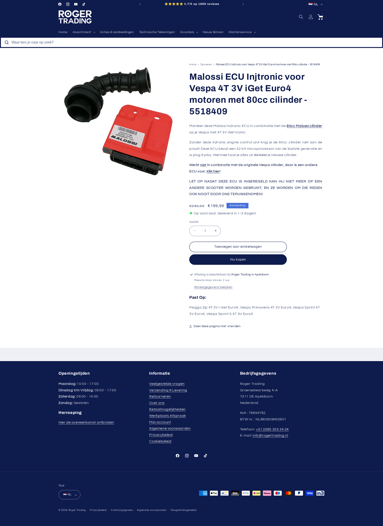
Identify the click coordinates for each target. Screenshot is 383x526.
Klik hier (213, 171)
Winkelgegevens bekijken (213, 287)
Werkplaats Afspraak (167, 415)
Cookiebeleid (160, 441)
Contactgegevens (122, 510)
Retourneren (160, 396)
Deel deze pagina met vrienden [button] (217, 326)
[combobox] (191, 42)
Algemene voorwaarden (170, 428)
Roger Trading (77, 510)
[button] (83, 32)
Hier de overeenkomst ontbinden (86, 422)
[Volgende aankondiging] (243, 4)
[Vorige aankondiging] (140, 4)
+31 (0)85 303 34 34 (272, 429)
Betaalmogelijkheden (167, 409)
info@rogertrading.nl (270, 435)
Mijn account (160, 422)
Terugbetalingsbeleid (183, 510)
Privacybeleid (161, 435)
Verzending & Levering (168, 390)
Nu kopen (238, 259)
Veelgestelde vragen (166, 383)
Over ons (156, 403)
